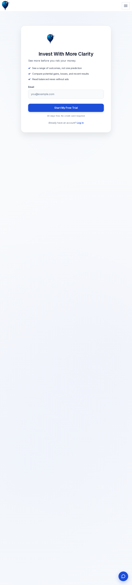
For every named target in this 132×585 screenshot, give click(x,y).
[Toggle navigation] (126, 5)
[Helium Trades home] (16, 0)
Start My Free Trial (66, 107)
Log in (80, 122)
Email (31, 87)
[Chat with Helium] (123, 576)
